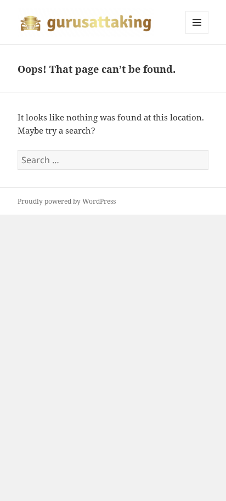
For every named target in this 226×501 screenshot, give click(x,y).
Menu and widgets (197, 33)
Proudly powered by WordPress (67, 201)
